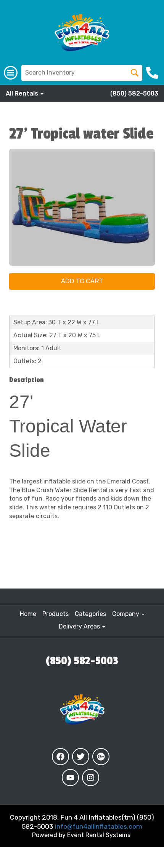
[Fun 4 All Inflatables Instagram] (90, 777)
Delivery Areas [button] (80, 626)
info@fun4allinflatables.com (98, 826)
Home (28, 613)
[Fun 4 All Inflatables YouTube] (70, 777)
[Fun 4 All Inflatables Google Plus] (100, 756)
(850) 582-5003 (134, 93)
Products (55, 613)
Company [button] (126, 613)
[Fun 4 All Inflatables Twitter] (80, 756)
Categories (90, 613)
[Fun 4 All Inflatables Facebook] (60, 756)
